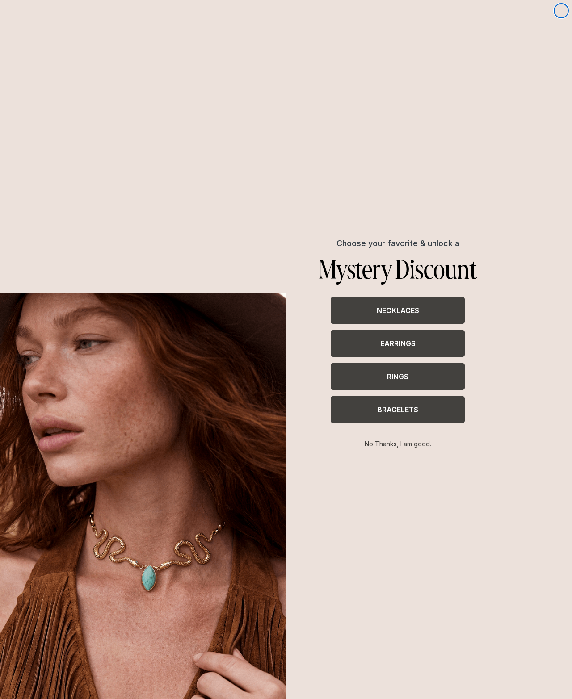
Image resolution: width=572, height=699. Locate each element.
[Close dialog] (561, 11)
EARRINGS (398, 343)
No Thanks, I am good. (398, 444)
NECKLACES (398, 310)
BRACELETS (397, 409)
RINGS (397, 376)
